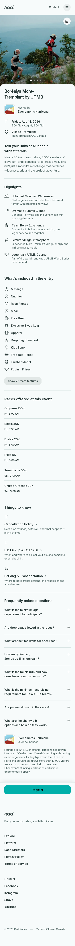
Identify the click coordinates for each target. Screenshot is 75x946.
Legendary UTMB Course (29, 254)
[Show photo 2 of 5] (34, 80)
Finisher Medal (21, 362)
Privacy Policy (14, 857)
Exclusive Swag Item (25, 325)
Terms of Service (16, 864)
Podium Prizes (21, 369)
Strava (8, 900)
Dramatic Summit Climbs (28, 211)
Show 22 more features (23, 380)
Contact (54, 7)
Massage (17, 289)
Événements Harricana (33, 111)
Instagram (11, 893)
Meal (14, 311)
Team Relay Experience (28, 225)
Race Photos (19, 303)
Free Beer (18, 318)
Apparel (16, 333)
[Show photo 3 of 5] (37, 80)
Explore (9, 836)
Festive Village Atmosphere (31, 240)
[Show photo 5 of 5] (44, 80)
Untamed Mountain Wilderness (33, 196)
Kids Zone (18, 347)
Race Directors (14, 850)
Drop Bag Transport (24, 340)
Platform (10, 843)
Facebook (11, 886)
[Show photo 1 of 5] (31, 80)
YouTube (10, 907)
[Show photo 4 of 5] (41, 80)
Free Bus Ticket (22, 355)
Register (37, 790)
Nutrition (17, 296)
